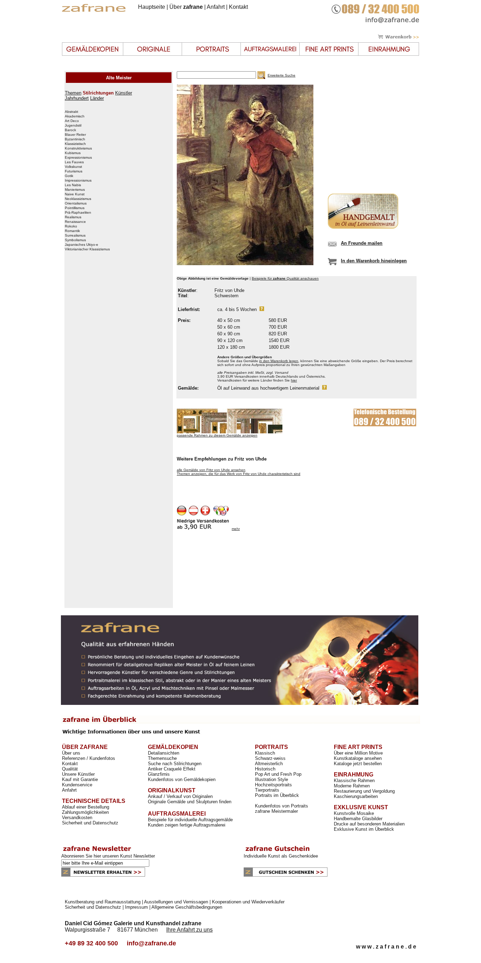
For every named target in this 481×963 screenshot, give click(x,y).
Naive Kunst (75, 194)
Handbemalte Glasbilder (358, 818)
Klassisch (265, 753)
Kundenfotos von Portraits (281, 806)
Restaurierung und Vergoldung (364, 791)
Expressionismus (78, 157)
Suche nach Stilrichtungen (174, 763)
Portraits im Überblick (277, 795)
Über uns (71, 753)
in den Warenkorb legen (278, 361)
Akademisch (75, 116)
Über (186, 7)
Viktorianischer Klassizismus (87, 249)
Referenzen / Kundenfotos (88, 758)
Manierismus (75, 189)
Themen (73, 93)
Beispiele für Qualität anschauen (285, 278)
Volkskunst (73, 166)
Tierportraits (267, 790)
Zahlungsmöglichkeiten (85, 812)
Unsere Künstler (78, 774)
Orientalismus (76, 203)
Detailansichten (163, 753)
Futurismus (73, 171)
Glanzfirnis (159, 774)
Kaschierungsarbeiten (356, 796)
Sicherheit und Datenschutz (90, 822)
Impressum (136, 907)
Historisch (265, 769)
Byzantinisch (75, 139)
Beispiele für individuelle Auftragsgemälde (190, 819)
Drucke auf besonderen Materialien (369, 824)
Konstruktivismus (78, 148)
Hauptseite (151, 7)
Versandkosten (77, 817)
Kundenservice (77, 784)
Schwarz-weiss (270, 758)
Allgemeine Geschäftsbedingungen (186, 907)
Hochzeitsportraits (273, 784)
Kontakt (238, 7)
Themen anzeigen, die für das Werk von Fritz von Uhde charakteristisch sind (238, 474)
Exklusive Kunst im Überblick (364, 829)
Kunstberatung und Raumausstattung (102, 901)
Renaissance (75, 221)
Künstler (123, 93)
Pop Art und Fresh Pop (278, 774)
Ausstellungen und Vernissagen (176, 901)
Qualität (70, 769)
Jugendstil (73, 125)
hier (294, 380)
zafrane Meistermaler (276, 811)
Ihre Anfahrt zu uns (189, 930)
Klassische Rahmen (354, 780)
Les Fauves (74, 162)
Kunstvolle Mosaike (354, 813)
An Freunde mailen (361, 243)
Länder (97, 98)
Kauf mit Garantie (80, 779)
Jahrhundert (77, 98)
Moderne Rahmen (352, 785)
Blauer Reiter (75, 134)
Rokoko (71, 226)
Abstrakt (71, 111)
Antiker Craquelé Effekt (171, 769)
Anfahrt (216, 7)
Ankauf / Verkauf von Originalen (180, 796)
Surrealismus (75, 235)
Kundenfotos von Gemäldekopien (181, 779)
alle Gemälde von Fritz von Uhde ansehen (211, 470)
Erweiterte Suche (281, 75)
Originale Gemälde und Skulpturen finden (189, 801)
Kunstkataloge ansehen (358, 758)
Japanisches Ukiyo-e (81, 244)
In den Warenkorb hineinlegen (374, 260)
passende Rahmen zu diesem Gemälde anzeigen (217, 435)
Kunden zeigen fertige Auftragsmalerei (186, 825)
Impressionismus (78, 180)
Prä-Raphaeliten (78, 212)
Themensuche (162, 758)
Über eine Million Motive (358, 753)
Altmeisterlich (269, 763)
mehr (236, 529)
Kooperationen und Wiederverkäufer (248, 901)
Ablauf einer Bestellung (85, 807)
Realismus (73, 217)
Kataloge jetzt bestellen (358, 763)
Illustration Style (271, 779)
